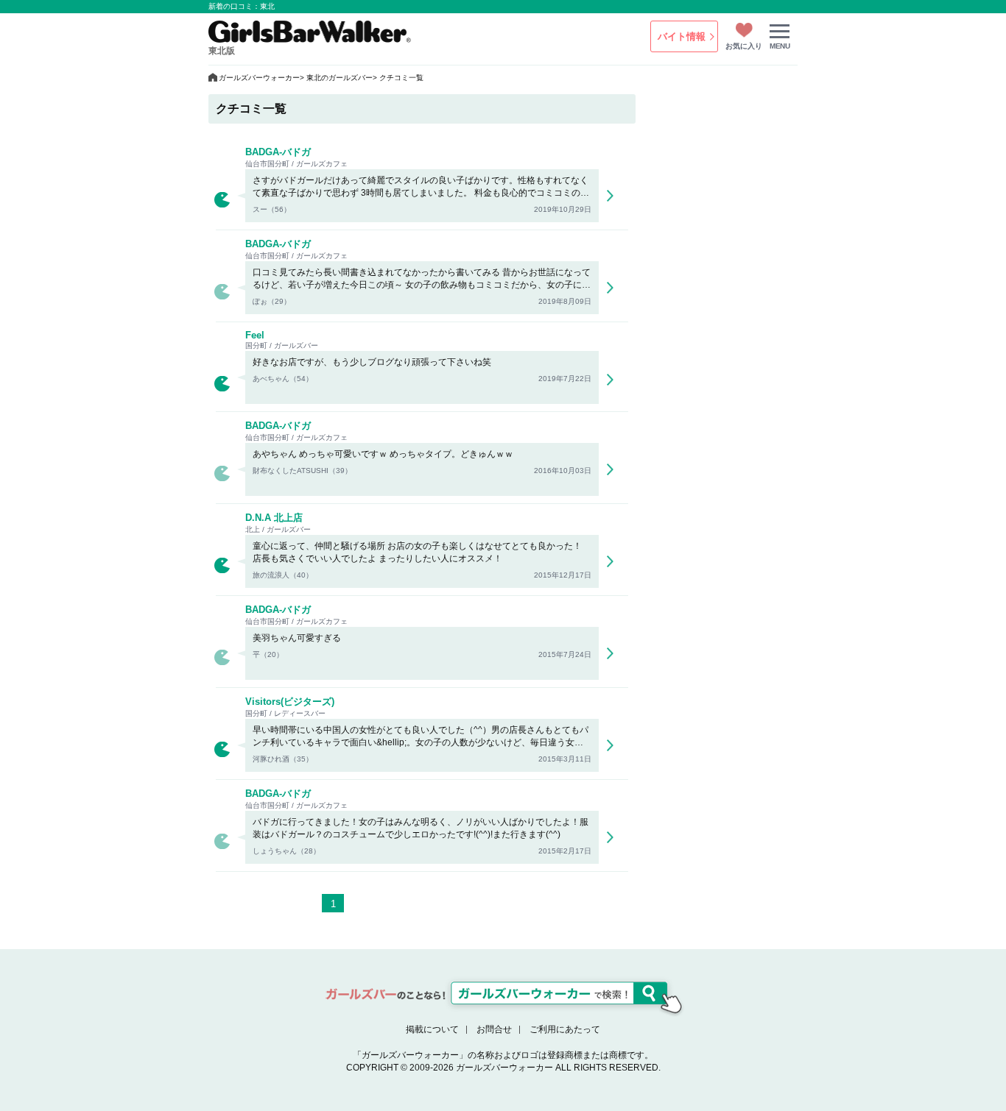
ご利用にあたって (565, 1029)
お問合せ (494, 1029)
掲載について (432, 1029)
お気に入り (743, 46)
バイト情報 (682, 36)
